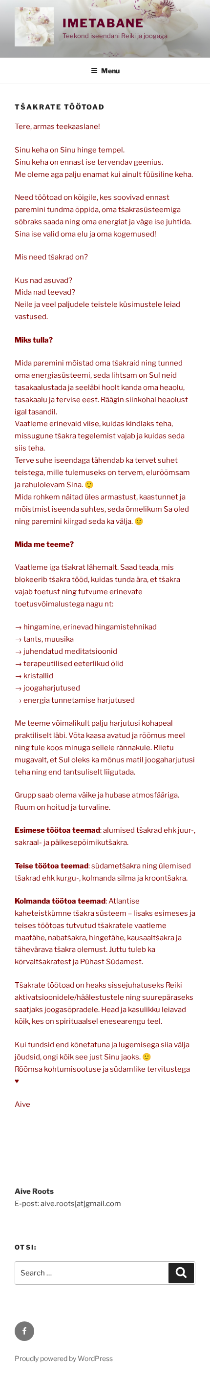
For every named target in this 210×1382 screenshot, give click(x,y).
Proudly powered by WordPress (64, 1358)
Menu (110, 70)
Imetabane (103, 23)
